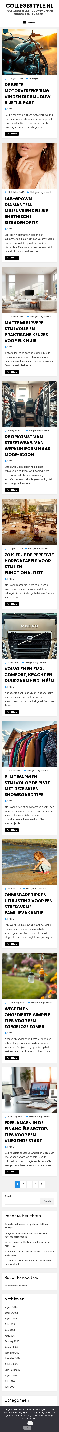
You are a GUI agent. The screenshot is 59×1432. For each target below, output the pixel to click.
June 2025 (10, 1330)
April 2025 (10, 1336)
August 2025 (11, 1318)
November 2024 (13, 1358)
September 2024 (13, 1370)
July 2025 (10, 1324)
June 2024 (10, 1387)
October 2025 (11, 1313)
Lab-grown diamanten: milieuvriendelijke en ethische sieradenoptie (26, 211)
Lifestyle (33, 78)
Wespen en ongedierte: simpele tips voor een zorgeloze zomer (27, 1018)
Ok (30, 1423)
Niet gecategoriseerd (40, 192)
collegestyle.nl (29, 6)
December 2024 (13, 1353)
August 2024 (11, 1375)
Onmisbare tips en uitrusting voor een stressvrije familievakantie (29, 904)
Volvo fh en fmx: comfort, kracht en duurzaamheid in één (29, 675)
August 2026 (11, 1307)
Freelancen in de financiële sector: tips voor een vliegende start (26, 1132)
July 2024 (10, 1381)
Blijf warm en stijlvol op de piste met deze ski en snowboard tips (27, 786)
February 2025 (12, 1341)
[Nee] (27, 1428)
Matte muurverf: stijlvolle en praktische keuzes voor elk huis (26, 332)
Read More (12, 134)
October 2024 (11, 1364)
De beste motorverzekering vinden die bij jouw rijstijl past (28, 94)
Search (8, 1196)
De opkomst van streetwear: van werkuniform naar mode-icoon (28, 446)
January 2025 (12, 1347)
